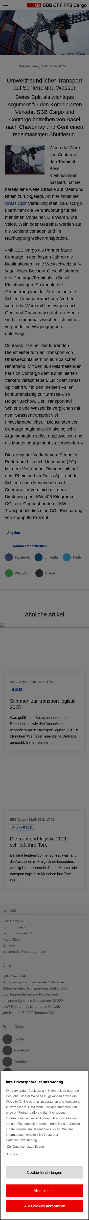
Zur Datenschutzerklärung (25, 1146)
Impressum (15, 1154)
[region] (44, 1145)
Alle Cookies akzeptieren (44, 1206)
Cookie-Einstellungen (44, 1172)
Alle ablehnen (44, 1190)
